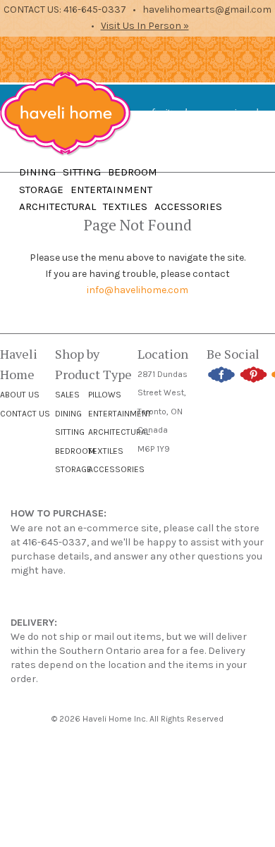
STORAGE (41, 189)
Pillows (104, 395)
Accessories (116, 469)
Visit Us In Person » (145, 26)
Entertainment (120, 414)
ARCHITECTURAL (57, 206)
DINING (37, 172)
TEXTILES (125, 206)
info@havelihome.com (137, 290)
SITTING (82, 172)
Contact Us (25, 414)
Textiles (105, 451)
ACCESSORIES (188, 206)
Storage (73, 469)
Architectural (118, 432)
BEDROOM (132, 172)
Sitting (70, 432)
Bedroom (75, 451)
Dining (68, 414)
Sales (67, 395)
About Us (19, 395)
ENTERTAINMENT (111, 189)
